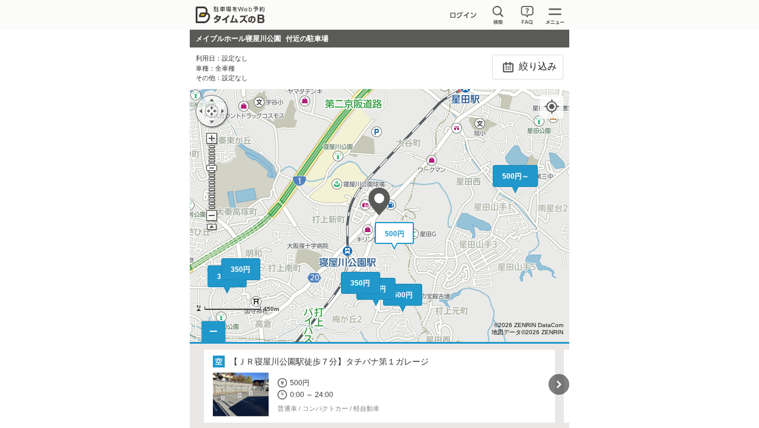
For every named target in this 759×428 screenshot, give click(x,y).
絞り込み (536, 66)
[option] (380, 386)
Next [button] (558, 384)
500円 (403, 295)
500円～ (515, 176)
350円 (240, 269)
